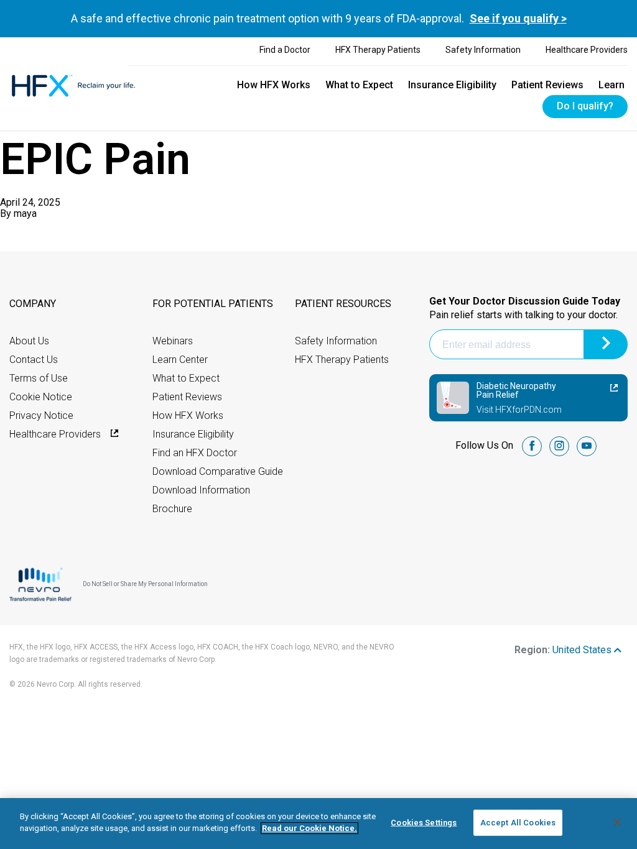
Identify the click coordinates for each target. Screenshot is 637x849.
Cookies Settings (424, 822)
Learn (611, 85)
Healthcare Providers (587, 50)
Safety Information (483, 50)
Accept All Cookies (518, 822)
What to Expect (359, 85)
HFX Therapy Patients (378, 50)
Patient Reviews (547, 85)
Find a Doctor (284, 50)
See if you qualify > (518, 18)
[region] (318, 823)
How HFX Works (273, 85)
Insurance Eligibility (452, 85)
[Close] (617, 822)
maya (25, 213)
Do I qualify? (585, 106)
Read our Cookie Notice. (309, 828)
